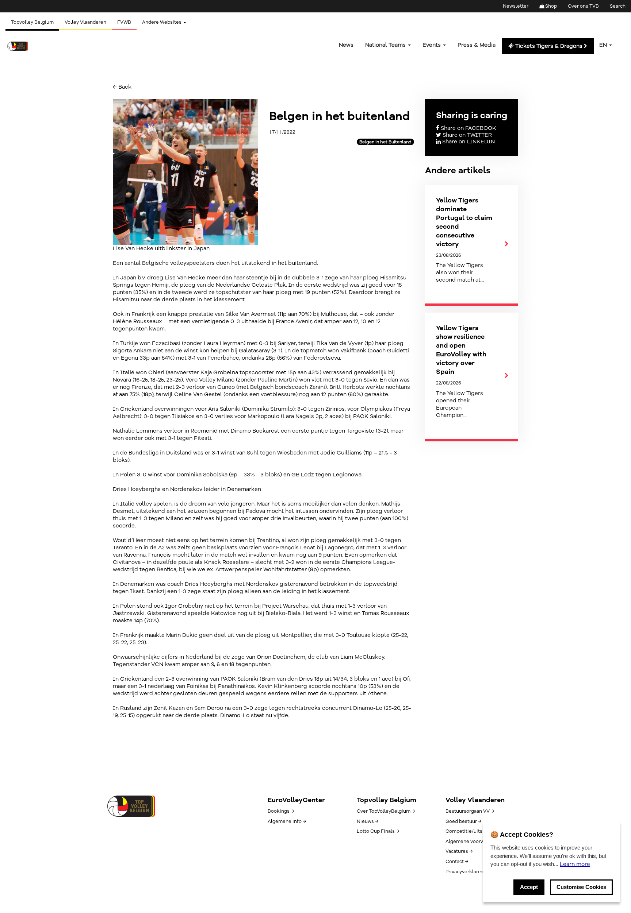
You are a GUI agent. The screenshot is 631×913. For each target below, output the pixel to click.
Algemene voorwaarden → (474, 841)
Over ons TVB (583, 6)
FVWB (124, 22)
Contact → (456, 861)
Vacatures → (459, 851)
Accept (529, 887)
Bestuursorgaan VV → (469, 811)
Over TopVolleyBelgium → (386, 811)
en (603, 45)
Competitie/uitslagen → (472, 831)
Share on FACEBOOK (467, 128)
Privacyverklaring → (467, 871)
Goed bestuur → (463, 821)
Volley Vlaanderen (85, 22)
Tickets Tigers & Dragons (549, 46)
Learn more (575, 864)
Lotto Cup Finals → (378, 831)
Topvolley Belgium (32, 22)
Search (618, 6)
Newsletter (515, 6)
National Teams (386, 45)
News (346, 45)
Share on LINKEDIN (468, 141)
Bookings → (281, 811)
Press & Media (477, 45)
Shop (550, 6)
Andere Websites (162, 22)
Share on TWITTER (466, 135)
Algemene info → (287, 821)
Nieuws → (367, 821)
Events (432, 45)
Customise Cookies (581, 887)
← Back (122, 86)
